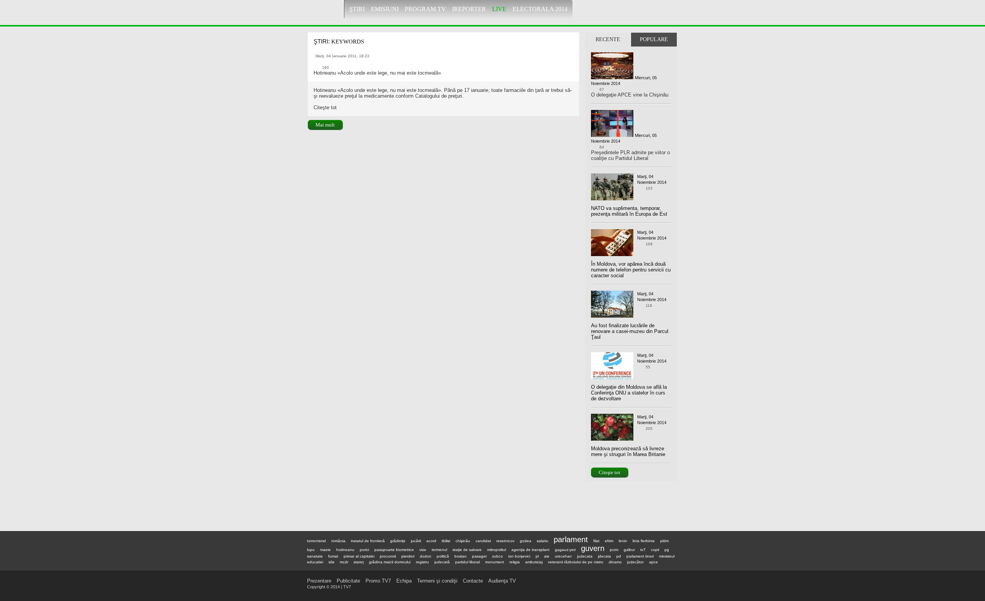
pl (537, 556)
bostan (460, 556)
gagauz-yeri (565, 550)
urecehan (563, 556)
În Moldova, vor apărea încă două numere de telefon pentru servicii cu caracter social (631, 269)
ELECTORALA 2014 (540, 9)
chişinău (463, 541)
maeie (325, 550)
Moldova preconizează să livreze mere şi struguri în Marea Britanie (628, 451)
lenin (623, 541)
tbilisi (446, 541)
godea (525, 541)
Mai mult (325, 125)
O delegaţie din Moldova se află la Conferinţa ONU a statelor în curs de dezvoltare (629, 392)
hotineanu (345, 550)
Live (499, 9)
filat (596, 541)
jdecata (604, 556)
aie (546, 556)
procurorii (388, 556)
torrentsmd (316, 541)
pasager (479, 556)
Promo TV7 (378, 581)
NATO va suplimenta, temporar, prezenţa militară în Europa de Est (629, 211)
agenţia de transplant (530, 550)
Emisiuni (385, 9)
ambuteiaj (534, 562)
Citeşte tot (609, 472)
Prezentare (319, 581)
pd (618, 556)
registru (422, 562)
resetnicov (505, 541)
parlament (571, 539)
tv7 (643, 550)
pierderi (407, 556)
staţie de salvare (467, 550)
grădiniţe (398, 541)
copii (655, 550)
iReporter (469, 9)
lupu (311, 550)
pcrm (614, 550)
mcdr (344, 562)
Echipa (404, 581)
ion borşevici (519, 556)
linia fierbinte (644, 541)
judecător (635, 562)
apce (653, 562)
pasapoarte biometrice (394, 550)
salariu (542, 541)
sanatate (315, 556)
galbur (629, 550)
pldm (664, 541)
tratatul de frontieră (368, 541)
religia (514, 562)
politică (443, 556)
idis (331, 562)
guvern (592, 548)
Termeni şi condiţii (437, 581)
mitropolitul (496, 550)
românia (338, 541)
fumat (333, 556)
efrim (609, 541)
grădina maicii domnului (390, 562)
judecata (585, 556)
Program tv (425, 9)
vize (422, 550)
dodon (425, 556)
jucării (416, 541)
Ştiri (357, 9)
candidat (483, 541)
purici (364, 550)
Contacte (473, 581)
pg (666, 550)
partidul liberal (467, 562)
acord (431, 541)
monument (494, 562)
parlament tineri (640, 556)
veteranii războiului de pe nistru (575, 562)
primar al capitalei (359, 556)
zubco (497, 556)
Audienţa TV (502, 581)
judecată (442, 562)
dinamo (615, 562)
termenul (439, 550)
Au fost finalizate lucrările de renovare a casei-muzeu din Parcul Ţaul (629, 331)
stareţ (359, 562)
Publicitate (348, 581)
